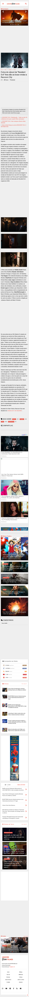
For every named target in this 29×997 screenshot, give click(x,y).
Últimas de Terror (8, 824)
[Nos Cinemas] (14, 530)
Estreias (8, 977)
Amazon (4, 589)
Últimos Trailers (6, 536)
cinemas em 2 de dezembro (14, 410)
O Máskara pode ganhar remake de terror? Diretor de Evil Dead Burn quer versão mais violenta (14, 851)
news (6, 69)
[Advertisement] (14, 39)
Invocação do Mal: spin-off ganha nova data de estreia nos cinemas (14, 837)
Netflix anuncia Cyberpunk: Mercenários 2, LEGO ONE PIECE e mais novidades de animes (13, 556)
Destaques (5, 9)
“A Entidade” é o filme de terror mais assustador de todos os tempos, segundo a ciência (12, 948)
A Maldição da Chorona (8, 832)
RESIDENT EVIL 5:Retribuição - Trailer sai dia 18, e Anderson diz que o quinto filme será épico (14, 118)
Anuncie (21, 982)
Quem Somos (8, 979)
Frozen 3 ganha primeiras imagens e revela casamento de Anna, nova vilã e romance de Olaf (17, 722)
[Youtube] (6, 988)
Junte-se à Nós (20, 979)
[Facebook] (13, 988)
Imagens (10, 69)
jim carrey (6, 846)
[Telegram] (10, 988)
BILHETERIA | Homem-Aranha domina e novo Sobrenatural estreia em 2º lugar (17, 697)
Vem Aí (8, 974)
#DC (3, 18)
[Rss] (17, 988)
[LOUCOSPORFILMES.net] (13, 4)
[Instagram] (2, 988)
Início (2, 69)
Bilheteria (21, 974)
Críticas (20, 977)
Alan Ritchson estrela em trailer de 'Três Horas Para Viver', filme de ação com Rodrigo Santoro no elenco (14, 568)
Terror (4, 609)
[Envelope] (20, 988)
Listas (4, 936)
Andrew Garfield (6, 577)
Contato (8, 982)
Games (14, 69)
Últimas (6, 684)
